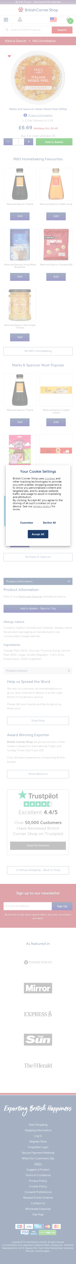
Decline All (49, 522)
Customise (26, 522)
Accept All (38, 534)
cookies (50, 478)
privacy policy (42, 506)
